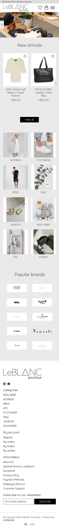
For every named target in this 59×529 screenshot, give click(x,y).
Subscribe (45, 501)
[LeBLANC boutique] (15, 7)
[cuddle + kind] (42, 288)
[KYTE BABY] (42, 302)
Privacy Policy (11, 475)
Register (8, 437)
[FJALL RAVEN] (17, 302)
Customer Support (14, 488)
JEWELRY (15, 224)
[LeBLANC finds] (17, 317)
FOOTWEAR (43, 160)
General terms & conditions (19, 466)
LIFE (15, 257)
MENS (15, 192)
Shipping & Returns (14, 484)
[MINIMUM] (17, 331)
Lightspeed (8, 519)
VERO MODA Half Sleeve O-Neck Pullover (15, 92)
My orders (9, 441)
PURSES (43, 257)
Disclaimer (9, 470)
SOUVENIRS (10, 425)
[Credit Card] (26, 524)
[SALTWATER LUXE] (42, 346)
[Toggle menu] (53, 8)
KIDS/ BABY (43, 224)
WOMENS (15, 160)
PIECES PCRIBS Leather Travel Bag (43, 92)
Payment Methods (13, 479)
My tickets (9, 446)
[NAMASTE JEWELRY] (42, 331)
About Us (8, 462)
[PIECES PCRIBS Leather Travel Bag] (43, 69)
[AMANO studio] (17, 288)
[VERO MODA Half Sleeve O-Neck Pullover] (15, 69)
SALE (43, 192)
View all (29, 119)
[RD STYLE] (17, 346)
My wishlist (9, 450)
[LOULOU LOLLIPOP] (42, 317)
